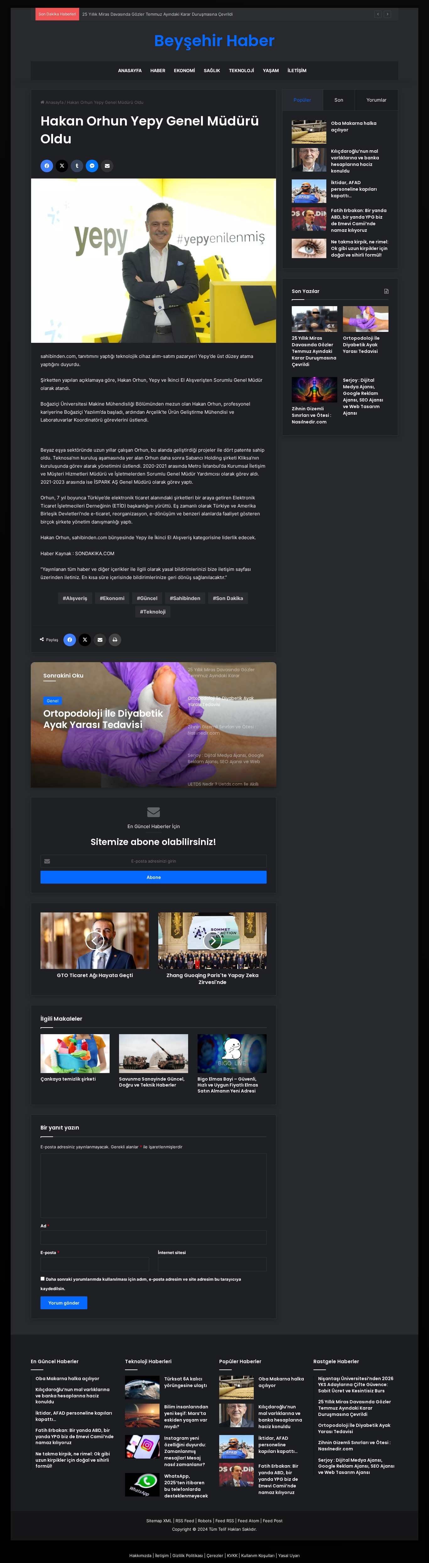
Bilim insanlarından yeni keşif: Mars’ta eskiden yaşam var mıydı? (186, 1417)
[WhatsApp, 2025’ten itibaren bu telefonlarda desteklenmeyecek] (142, 1485)
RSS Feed (185, 1520)
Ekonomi (184, 70)
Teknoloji (241, 70)
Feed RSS (224, 1520)
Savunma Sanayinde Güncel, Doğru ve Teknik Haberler (152, 1082)
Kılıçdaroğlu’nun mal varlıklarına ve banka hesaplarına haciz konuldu (355, 161)
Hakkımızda (140, 1555)
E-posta (50, 1252)
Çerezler (215, 1555)
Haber (157, 70)
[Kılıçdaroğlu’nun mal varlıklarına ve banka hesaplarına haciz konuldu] (309, 160)
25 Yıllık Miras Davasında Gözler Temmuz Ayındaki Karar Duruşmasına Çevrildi (157, 14)
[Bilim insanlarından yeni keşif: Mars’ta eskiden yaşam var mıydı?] (142, 1415)
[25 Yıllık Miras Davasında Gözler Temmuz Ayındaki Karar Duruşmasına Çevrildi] (314, 319)
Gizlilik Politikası (187, 1555)
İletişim (297, 70)
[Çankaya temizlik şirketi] (75, 1053)
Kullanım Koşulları (257, 1555)
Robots (205, 1520)
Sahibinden (186, 598)
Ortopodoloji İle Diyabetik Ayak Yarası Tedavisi (103, 719)
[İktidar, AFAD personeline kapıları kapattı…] (309, 191)
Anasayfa (130, 70)
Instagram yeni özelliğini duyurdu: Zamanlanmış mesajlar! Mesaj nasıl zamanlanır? (185, 1451)
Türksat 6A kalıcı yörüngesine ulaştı (185, 1382)
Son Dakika (229, 598)
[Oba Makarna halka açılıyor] (309, 132)
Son (338, 100)
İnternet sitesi (172, 1252)
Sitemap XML (159, 1520)
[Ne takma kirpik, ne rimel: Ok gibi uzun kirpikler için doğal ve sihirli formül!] (309, 248)
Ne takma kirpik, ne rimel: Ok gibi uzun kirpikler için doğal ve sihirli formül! (359, 248)
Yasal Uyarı (289, 1555)
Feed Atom (248, 1520)
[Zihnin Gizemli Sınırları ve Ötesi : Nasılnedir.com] (314, 390)
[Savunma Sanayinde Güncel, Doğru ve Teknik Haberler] (153, 1053)
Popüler (302, 100)
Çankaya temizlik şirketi (68, 1079)
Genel (52, 700)
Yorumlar (377, 100)
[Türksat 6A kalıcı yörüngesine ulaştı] (142, 1387)
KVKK (232, 1555)
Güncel (148, 598)
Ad (45, 1225)
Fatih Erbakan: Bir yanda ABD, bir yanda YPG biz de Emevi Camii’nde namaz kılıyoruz (359, 220)
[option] (153, 725)
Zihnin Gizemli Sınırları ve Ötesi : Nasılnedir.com (311, 415)
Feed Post (273, 1520)
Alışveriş (76, 598)
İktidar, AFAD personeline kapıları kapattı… (354, 189)
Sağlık (212, 70)
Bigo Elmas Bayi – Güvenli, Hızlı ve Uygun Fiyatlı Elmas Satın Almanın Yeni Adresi (228, 1085)
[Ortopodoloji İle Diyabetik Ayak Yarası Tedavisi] (365, 319)
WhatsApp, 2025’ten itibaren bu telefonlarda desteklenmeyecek (186, 1486)
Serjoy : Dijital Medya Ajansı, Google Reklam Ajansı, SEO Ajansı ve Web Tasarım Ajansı (363, 396)
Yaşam (271, 70)
